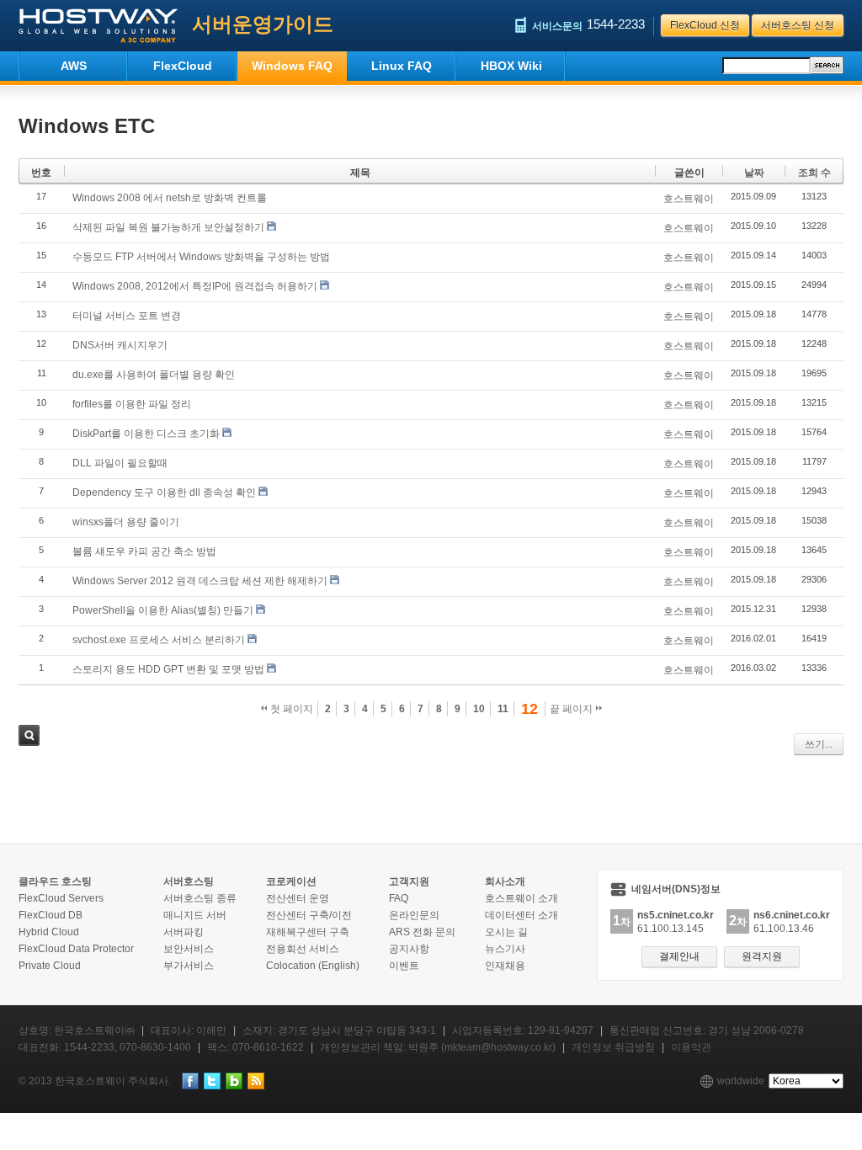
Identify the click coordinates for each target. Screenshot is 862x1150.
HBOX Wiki (511, 65)
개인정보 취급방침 (613, 1047)
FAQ (398, 898)
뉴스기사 (505, 949)
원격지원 (762, 956)
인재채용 (505, 966)
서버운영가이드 (262, 24)
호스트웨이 (688, 199)
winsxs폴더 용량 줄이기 (125, 522)
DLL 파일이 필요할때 (120, 463)
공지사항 (409, 949)
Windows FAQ (292, 65)
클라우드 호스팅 (55, 881)
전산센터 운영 (297, 898)
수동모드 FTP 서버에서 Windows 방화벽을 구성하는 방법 (201, 257)
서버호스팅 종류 (200, 898)
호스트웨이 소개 (521, 898)
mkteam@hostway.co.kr (498, 1047)
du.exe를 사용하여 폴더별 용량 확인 (153, 375)
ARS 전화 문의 (422, 932)
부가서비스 (188, 966)
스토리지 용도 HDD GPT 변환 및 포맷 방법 (168, 669)
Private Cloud (50, 966)
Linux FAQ (401, 65)
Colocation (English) (312, 966)
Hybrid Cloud (49, 932)
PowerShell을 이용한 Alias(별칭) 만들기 (162, 610)
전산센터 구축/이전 (309, 915)
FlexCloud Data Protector (76, 949)
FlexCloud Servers (61, 898)
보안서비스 (188, 949)
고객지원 (409, 881)
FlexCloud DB (50, 915)
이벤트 (404, 966)
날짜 (754, 172)
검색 (29, 735)
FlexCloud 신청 (705, 25)
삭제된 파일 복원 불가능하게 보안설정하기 (168, 227)
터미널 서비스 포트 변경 (126, 316)
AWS (74, 65)
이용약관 (691, 1047)
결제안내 (679, 956)
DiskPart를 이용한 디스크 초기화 (146, 433)
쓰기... (819, 744)
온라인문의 (414, 915)
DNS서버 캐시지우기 (120, 345)
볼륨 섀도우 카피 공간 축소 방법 (144, 551)
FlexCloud (182, 65)
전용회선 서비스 (302, 949)
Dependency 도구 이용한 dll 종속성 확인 (164, 492)
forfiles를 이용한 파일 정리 (131, 404)
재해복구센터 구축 (307, 932)
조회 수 (814, 172)
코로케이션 (291, 881)
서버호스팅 (188, 881)
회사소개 (505, 881)
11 (503, 709)
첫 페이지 (290, 709)
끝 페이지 (572, 709)
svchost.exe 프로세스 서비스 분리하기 (158, 640)
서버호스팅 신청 (797, 25)
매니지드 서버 (194, 915)
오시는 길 (506, 932)
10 (479, 709)
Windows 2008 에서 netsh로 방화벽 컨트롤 (169, 198)
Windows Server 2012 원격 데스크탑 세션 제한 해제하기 (199, 581)
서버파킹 (183, 932)
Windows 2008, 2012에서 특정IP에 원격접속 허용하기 (194, 286)
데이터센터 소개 (521, 915)
